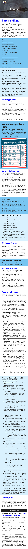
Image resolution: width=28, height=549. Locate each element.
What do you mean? (7, 42)
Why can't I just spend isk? (9, 48)
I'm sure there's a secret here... (10, 57)
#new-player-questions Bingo (9, 46)
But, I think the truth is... (8, 59)
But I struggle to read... (8, 44)
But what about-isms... (8, 55)
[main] (14, 9)
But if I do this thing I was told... (10, 52)
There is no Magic (6, 40)
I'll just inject (5, 50)
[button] (1, 2)
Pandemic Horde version (8, 61)
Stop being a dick (6, 67)
